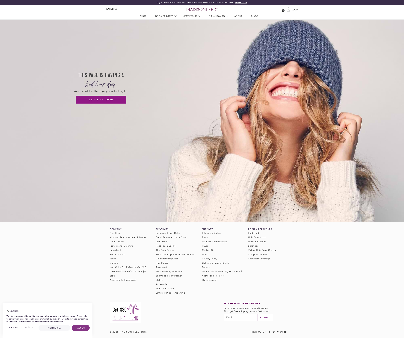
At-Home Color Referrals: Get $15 (128, 271)
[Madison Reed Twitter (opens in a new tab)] (273, 331)
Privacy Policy (209, 258)
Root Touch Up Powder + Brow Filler (175, 254)
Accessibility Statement (123, 280)
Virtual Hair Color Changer (262, 250)
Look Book (253, 233)
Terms (205, 254)
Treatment (161, 267)
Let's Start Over (101, 99)
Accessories (162, 284)
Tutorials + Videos (211, 233)
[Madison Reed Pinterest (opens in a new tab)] (277, 331)
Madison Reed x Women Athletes (128, 237)
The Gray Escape (165, 250)
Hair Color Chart (257, 237)
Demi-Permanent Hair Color (171, 237)
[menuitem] (254, 16)
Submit (265, 317)
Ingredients (116, 250)
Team (113, 258)
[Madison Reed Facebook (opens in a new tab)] (269, 331)
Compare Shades (257, 254)
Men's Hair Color (165, 288)
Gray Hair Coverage (259, 258)
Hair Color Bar (117, 254)
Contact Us (208, 250)
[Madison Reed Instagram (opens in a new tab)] (281, 331)
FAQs (205, 245)
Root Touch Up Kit (165, 245)
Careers (114, 262)
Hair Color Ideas (257, 241)
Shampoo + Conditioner (169, 275)
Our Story (115, 233)
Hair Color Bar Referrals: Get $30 (128, 267)
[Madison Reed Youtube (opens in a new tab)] (285, 331)
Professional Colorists (121, 245)
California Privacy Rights (215, 262)
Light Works (162, 241)
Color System (117, 241)
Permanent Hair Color (168, 233)
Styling (159, 280)
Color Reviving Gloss (167, 258)
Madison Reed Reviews (214, 241)
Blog (112, 275)
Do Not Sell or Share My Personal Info (222, 271)
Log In (294, 10)
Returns (206, 267)
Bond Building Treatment (169, 271)
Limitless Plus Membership (170, 292)
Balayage (253, 245)
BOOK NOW (241, 2)
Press (205, 237)
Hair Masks (162, 262)
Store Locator (209, 280)
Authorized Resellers (213, 275)
